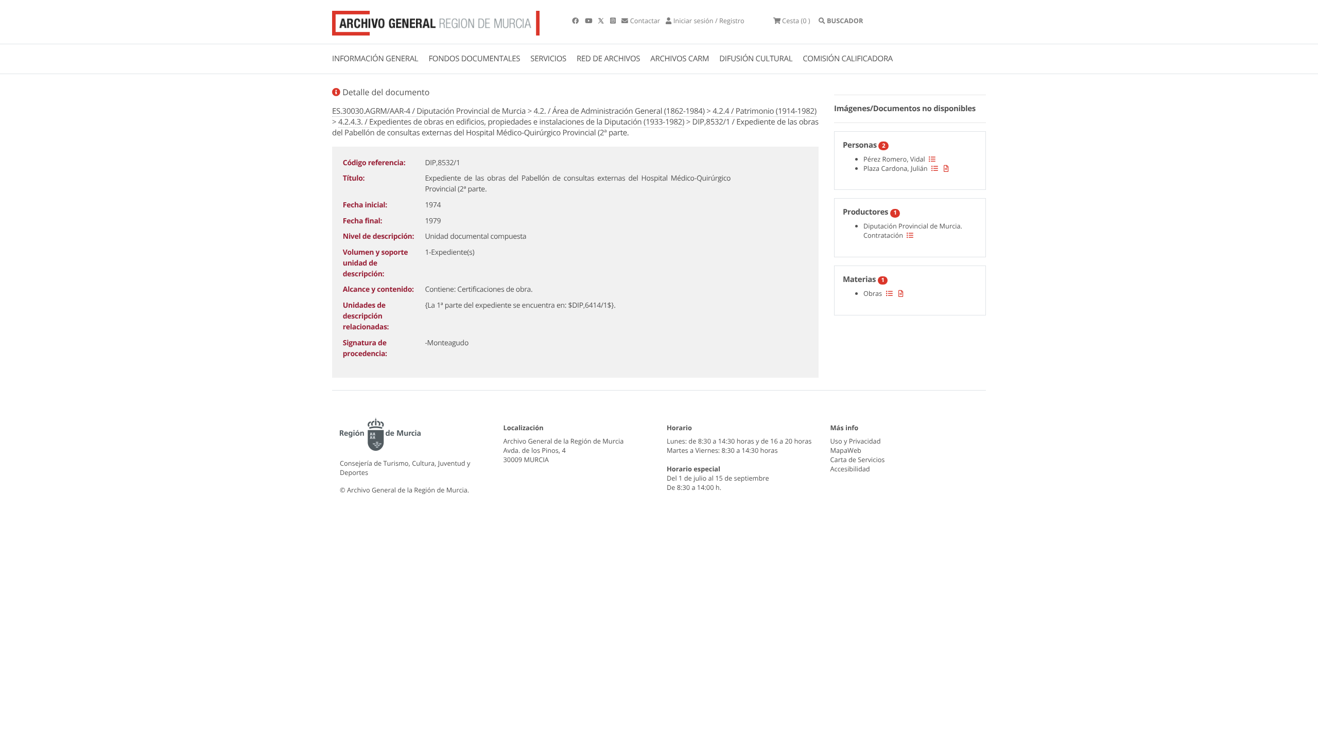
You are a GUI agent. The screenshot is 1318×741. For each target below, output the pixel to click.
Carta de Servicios (857, 459)
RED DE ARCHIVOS (608, 59)
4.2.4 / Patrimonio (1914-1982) (765, 111)
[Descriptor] (946, 168)
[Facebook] (576, 20)
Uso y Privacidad (855, 441)
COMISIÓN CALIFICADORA (848, 59)
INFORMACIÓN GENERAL (375, 59)
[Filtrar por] (932, 159)
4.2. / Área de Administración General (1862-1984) (619, 111)
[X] (602, 20)
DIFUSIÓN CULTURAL (755, 59)
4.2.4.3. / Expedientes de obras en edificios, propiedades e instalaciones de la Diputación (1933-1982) (511, 122)
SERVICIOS (548, 59)
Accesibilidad (850, 468)
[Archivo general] (436, 21)
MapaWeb (845, 450)
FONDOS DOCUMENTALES (474, 59)
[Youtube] (589, 20)
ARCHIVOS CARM (679, 59)
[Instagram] (613, 20)
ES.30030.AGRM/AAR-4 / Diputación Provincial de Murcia (429, 111)
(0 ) (796, 20)
